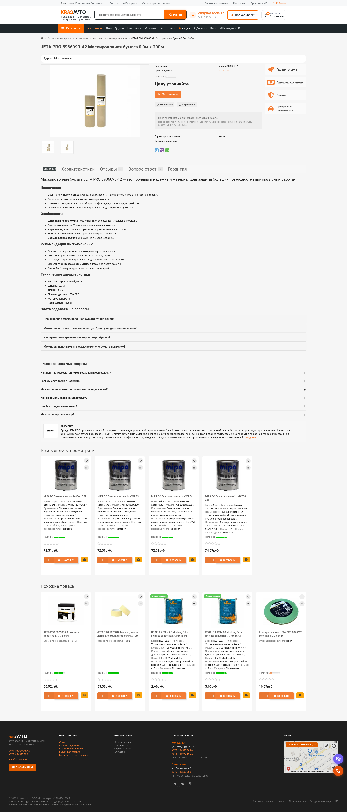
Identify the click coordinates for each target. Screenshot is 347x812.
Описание (49, 169)
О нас (62, 742)
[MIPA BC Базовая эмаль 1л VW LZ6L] (173, 475)
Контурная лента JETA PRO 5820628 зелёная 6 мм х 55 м (280, 634)
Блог (213, 28)
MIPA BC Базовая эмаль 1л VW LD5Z (65, 496)
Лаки (109, 28)
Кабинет (281, 3)
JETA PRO (224, 70)
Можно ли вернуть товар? (173, 415)
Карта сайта (121, 745)
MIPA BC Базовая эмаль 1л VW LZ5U (118, 496)
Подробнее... (253, 437)
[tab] (173, 319)
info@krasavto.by (18, 759)
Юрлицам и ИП (258, 3)
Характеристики (78, 169)
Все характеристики (166, 141)
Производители (297, 801)
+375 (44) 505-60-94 (182, 772)
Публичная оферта (69, 752)
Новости (280, 801)
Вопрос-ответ (144, 169)
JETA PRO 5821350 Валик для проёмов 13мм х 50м (61, 634)
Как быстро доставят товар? (173, 406)
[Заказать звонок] (338, 771)
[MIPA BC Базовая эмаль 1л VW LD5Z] (66, 475)
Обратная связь (123, 748)
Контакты (239, 3)
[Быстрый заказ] (84, 559)
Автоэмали (95, 28)
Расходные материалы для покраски (67, 38)
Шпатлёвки (134, 28)
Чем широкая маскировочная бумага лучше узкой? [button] (79, 319)
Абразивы (150, 28)
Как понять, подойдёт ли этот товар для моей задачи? (173, 373)
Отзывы (111, 169)
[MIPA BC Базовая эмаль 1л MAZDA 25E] (227, 475)
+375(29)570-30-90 (211, 13)
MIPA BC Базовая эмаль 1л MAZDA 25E (225, 498)
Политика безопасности (72, 748)
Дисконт (201, 28)
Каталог (71, 28)
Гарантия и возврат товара (73, 755)
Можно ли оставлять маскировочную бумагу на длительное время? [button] (90, 328)
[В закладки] (86, 460)
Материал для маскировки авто (109, 38)
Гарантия (177, 169)
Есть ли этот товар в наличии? (173, 381)
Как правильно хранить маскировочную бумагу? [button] (77, 337)
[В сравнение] (86, 467)
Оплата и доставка (216, 3)
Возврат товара (122, 742)
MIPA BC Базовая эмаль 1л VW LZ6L (172, 496)
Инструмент (167, 28)
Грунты (119, 28)
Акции (186, 28)
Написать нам (22, 767)
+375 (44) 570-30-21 (19, 754)
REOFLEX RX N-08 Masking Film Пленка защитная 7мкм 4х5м (169, 634)
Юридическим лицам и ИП (323, 801)
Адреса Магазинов (56, 58)
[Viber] (338, 759)
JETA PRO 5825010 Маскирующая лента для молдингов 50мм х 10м (117, 634)
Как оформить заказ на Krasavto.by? (173, 398)
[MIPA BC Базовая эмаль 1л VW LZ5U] (119, 475)
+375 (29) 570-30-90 (19, 751)
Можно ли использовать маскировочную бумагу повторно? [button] (84, 346)
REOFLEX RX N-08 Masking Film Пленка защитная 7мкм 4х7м (223, 634)
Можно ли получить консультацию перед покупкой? (173, 389)
